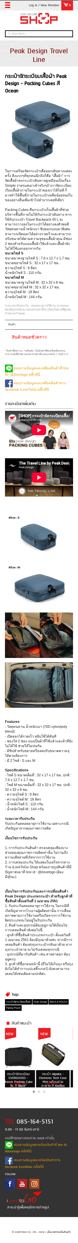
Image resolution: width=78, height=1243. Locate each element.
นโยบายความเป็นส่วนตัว (58, 1232)
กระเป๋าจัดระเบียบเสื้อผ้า (18, 1001)
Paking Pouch (13, 1008)
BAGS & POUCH (59, 1001)
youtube (22, 1184)
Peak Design (40, 1001)
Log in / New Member (44, 5)
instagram (34, 1184)
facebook (10, 1184)
